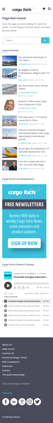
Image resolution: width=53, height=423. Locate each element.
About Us (7, 344)
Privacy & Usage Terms (14, 357)
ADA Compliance (11, 361)
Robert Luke (25, 64)
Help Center (8, 349)
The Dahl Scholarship (13, 374)
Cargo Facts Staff (28, 108)
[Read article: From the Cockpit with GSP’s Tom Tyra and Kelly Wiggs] (9, 165)
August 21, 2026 (37, 124)
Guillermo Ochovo (28, 93)
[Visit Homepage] (23, 9)
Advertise (7, 366)
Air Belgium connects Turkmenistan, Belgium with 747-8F (34, 73)
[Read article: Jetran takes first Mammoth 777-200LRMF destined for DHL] (9, 152)
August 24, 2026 (40, 64)
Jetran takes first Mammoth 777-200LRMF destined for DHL (34, 150)
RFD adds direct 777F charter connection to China (32, 119)
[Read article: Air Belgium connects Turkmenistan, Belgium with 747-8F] (9, 73)
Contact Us (8, 353)
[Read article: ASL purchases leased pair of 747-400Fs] (9, 61)
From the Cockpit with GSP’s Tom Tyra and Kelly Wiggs (32, 163)
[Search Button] (45, 40)
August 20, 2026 (40, 156)
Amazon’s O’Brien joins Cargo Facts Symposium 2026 (32, 103)
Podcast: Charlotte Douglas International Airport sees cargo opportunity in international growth (33, 134)
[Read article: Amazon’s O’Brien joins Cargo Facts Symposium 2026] (9, 105)
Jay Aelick (24, 80)
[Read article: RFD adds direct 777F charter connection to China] (9, 121)
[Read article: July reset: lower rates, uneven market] (9, 89)
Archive (6, 370)
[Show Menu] (3, 8)
